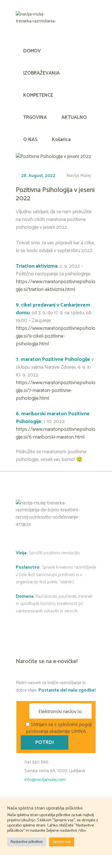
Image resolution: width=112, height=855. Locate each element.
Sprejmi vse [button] (62, 842)
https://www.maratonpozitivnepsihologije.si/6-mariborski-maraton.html (55, 433)
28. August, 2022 (38, 175)
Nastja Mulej (79, 175)
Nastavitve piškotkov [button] (27, 842)
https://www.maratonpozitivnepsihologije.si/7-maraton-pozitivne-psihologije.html (55, 390)
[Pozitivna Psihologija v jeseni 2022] (53, 156)
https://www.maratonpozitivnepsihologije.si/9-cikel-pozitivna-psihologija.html (55, 336)
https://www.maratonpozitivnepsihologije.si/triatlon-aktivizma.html (55, 285)
